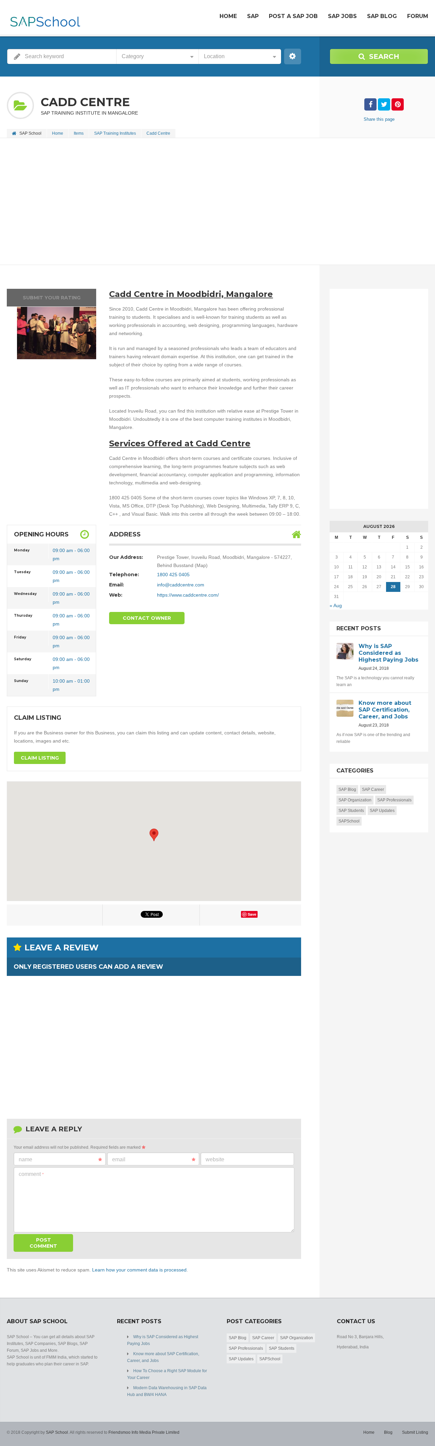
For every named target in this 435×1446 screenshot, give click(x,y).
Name (25, 1159)
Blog (388, 1432)
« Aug (336, 605)
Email (118, 1159)
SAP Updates (382, 810)
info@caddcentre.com (180, 584)
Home (228, 16)
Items (79, 133)
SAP (253, 16)
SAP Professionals (394, 800)
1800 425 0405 (173, 574)
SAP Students (351, 810)
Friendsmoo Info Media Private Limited (143, 1432)
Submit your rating (52, 298)
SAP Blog (382, 16)
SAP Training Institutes (115, 133)
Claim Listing (40, 758)
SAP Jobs (342, 16)
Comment (31, 1174)
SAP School (57, 1432)
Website (215, 1159)
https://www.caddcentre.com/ (188, 595)
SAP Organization (354, 800)
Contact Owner (147, 618)
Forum (417, 16)
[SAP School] (45, 18)
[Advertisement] (211, 202)
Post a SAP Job (293, 16)
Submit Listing (415, 1432)
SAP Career (373, 789)
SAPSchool (349, 821)
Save (252, 914)
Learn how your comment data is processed (139, 1270)
